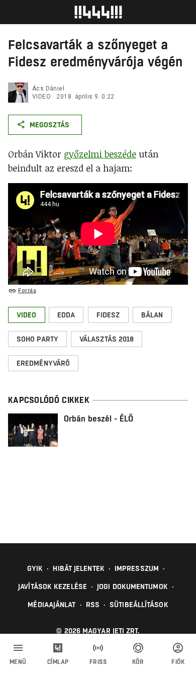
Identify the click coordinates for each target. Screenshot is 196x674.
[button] (26, 315)
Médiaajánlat (51, 605)
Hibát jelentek (78, 568)
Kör (138, 661)
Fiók (177, 661)
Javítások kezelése (52, 586)
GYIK (35, 568)
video (41, 96)
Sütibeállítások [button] (139, 605)
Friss (98, 661)
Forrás (27, 290)
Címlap (58, 661)
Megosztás (49, 125)
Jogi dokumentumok (132, 586)
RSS (93, 605)
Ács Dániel (48, 88)
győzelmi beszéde (100, 154)
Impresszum (137, 568)
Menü (18, 661)
